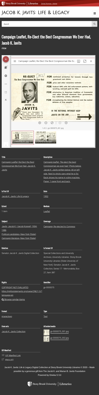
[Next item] (66, 123)
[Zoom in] (40, 123)
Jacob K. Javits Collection (13, 331)
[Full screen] (6, 92)
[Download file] (6, 99)
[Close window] (91, 61)
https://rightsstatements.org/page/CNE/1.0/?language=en (22, 293)
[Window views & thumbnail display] (79, 61)
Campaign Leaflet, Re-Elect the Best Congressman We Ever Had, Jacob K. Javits (19, 166)
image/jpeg (7, 316)
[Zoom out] (46, 123)
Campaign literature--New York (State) (19, 238)
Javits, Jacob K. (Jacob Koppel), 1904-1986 (19, 228)
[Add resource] (6, 59)
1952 (46, 196)
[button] (22, 137)
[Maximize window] (85, 61)
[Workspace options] (6, 84)
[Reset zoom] (52, 123)
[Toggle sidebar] (15, 61)
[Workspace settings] (6, 76)
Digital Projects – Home (49, 4)
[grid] (53, 138)
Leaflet (47, 211)
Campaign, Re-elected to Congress (59, 226)
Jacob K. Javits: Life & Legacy (15, 196)
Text (45, 316)
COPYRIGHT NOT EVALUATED (15, 287)
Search (94, 24)
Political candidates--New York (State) (19, 234)
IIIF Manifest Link (13, 355)
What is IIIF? (9, 360)
